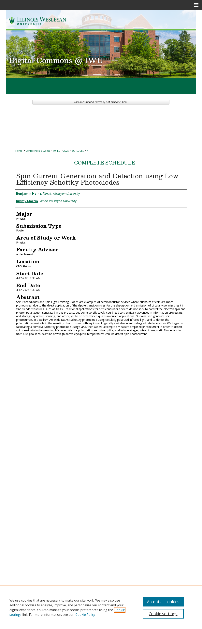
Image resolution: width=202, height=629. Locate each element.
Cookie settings (163, 613)
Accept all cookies (163, 601)
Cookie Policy (85, 614)
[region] (101, 607)
